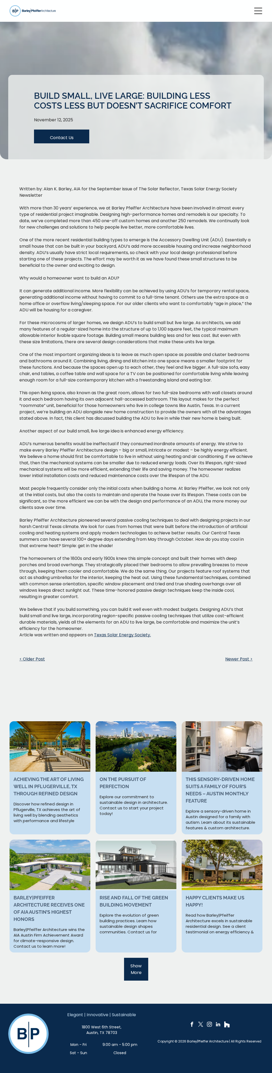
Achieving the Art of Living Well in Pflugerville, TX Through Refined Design (49, 786)
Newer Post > (239, 659)
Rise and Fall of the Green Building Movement (134, 901)
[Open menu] (258, 11)
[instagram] (209, 1025)
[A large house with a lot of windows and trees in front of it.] (136, 865)
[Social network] (227, 1025)
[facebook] (192, 1025)
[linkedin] (218, 1025)
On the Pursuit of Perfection (123, 782)
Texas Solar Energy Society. (122, 635)
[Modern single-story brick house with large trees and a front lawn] (222, 865)
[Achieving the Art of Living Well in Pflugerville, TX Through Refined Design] (50, 746)
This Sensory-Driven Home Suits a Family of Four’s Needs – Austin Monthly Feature (220, 790)
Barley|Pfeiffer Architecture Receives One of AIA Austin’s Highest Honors (49, 908)
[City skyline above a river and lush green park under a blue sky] (136, 746)
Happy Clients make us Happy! (215, 901)
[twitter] (200, 1025)
